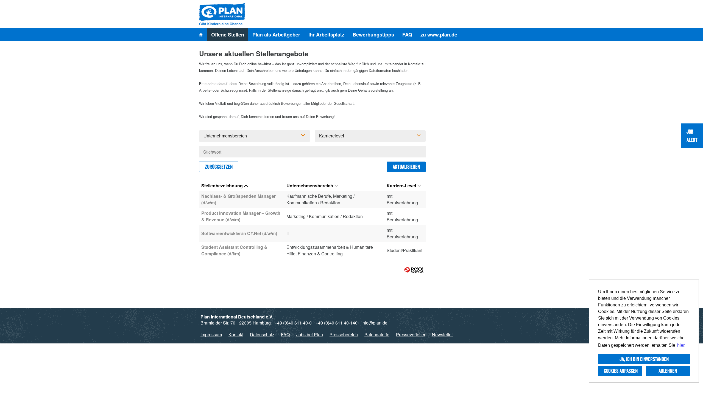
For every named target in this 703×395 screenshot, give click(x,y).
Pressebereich (344, 334)
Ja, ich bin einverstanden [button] (644, 359)
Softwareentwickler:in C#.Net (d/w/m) (239, 233)
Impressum (211, 334)
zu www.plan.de (438, 34)
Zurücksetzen (219, 166)
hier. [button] (681, 345)
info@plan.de (374, 323)
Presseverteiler (410, 334)
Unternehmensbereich (309, 185)
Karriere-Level (401, 185)
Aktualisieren (406, 166)
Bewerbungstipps (373, 34)
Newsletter (442, 334)
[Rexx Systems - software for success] (413, 270)
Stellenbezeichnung (222, 185)
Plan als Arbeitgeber (276, 34)
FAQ (407, 34)
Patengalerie (376, 334)
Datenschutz (262, 334)
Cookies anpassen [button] (621, 371)
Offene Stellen (227, 34)
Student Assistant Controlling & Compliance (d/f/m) (234, 250)
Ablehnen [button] (668, 371)
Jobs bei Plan (309, 334)
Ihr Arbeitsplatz (326, 34)
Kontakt (235, 334)
